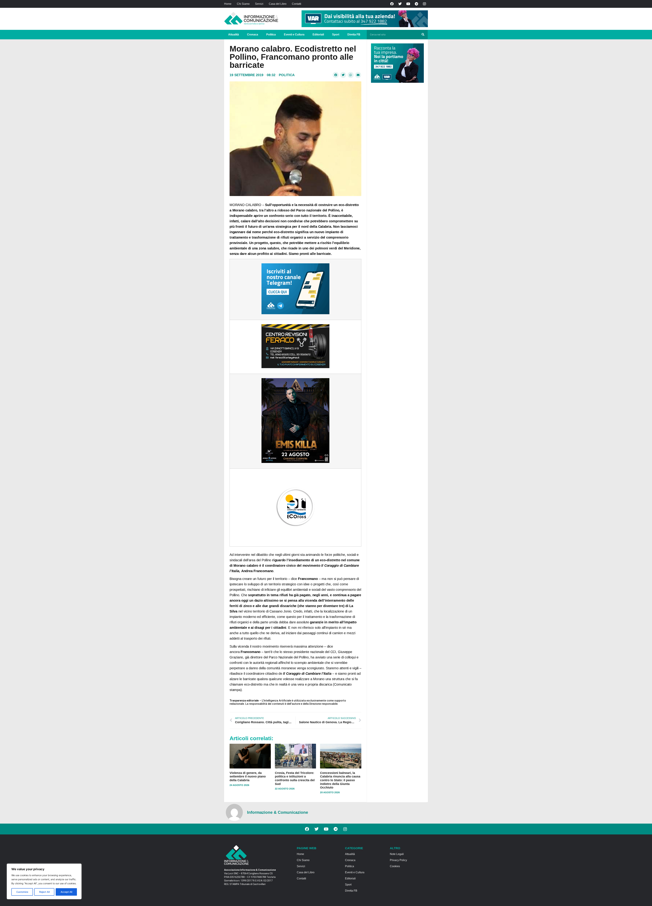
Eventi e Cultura (294, 34)
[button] (336, 75)
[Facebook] (391, 4)
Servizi (259, 3)
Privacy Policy (398, 860)
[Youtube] (408, 4)
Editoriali (318, 34)
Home (227, 3)
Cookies (395, 866)
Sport (335, 34)
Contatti (296, 3)
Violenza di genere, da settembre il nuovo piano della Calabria (248, 776)
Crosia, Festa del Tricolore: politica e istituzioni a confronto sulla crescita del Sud (295, 778)
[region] (44, 881)
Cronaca (252, 34)
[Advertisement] (396, 138)
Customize (22, 891)
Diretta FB (353, 34)
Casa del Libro (277, 3)
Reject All (44, 891)
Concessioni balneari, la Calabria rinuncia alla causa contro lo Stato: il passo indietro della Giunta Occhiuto (340, 780)
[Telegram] (416, 4)
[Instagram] (424, 4)
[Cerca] (423, 34)
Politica (271, 34)
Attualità (233, 34)
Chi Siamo (243, 3)
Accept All (66, 891)
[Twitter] (400, 4)
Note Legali (397, 854)
